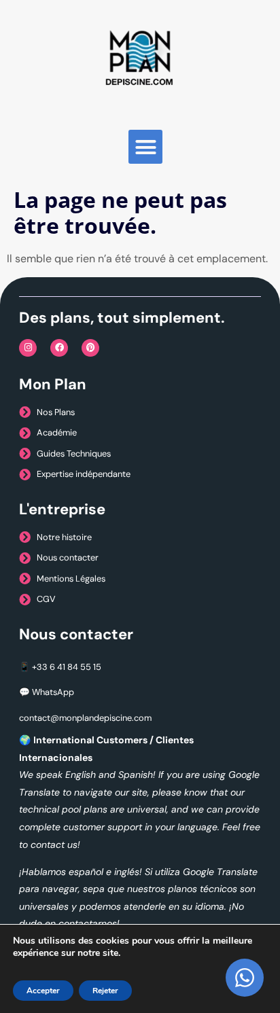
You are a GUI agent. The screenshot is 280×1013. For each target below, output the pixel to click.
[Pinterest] (90, 348)
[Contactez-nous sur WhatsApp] (245, 978)
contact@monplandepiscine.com (85, 718)
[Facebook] (59, 348)
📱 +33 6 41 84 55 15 (60, 667)
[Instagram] (28, 348)
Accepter (43, 990)
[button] (145, 147)
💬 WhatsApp (46, 692)
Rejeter (105, 990)
